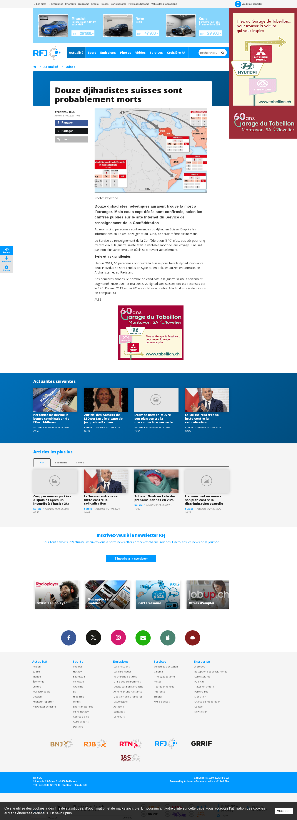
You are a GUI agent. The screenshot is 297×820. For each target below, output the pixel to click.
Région (37, 666)
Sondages (119, 711)
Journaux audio (41, 691)
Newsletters (143, 638)
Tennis (76, 701)
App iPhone (167, 638)
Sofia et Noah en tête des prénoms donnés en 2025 (154, 498)
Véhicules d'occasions (164, 4)
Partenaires (201, 691)
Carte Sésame (118, 4)
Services (156, 52)
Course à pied (81, 716)
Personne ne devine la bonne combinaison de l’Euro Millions (51, 418)
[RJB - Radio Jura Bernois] (95, 743)
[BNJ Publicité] (59, 743)
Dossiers (37, 696)
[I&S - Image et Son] (130, 757)
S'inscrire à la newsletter (131, 558)
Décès (105, 4)
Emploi (95, 4)
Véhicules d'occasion (166, 666)
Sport (92, 52)
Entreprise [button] (57, 4)
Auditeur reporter (43, 701)
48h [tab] (42, 462)
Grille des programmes (127, 681)
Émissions (108, 52)
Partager (67, 122)
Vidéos (140, 52)
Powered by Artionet (181, 781)
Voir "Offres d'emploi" (196, 594)
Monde (37, 676)
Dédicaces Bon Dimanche (128, 686)
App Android (192, 638)
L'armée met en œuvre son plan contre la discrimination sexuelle (153, 418)
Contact (198, 706)
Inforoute (70, 4)
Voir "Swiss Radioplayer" (44, 594)
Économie (38, 681)
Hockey (77, 671)
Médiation (200, 696)
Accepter (283, 811)
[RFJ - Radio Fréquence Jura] (166, 743)
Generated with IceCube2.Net (212, 781)
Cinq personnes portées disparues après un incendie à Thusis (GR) (52, 500)
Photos (125, 52)
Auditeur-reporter (252, 4)
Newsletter (200, 711)
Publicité (199, 681)
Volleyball (78, 681)
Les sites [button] (40, 4)
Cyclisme (78, 686)
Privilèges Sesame (164, 676)
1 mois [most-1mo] (80, 462)
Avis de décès (162, 701)
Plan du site (80, 785)
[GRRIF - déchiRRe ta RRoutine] (201, 743)
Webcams (83, 4)
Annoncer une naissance (127, 691)
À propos (199, 666)
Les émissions (121, 666)
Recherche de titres (125, 676)
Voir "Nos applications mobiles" (95, 594)
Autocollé (119, 706)
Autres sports (80, 721)
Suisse (70, 67)
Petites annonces (164, 686)
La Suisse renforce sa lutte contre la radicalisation (202, 418)
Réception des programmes (210, 671)
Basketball (79, 676)
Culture (37, 686)
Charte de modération (207, 701)
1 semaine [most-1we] (61, 462)
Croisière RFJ (176, 52)
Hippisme (78, 696)
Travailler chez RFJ (204, 686)
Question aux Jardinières (127, 696)
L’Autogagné (120, 701)
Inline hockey (80, 711)
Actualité (76, 52)
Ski (74, 691)
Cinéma (158, 671)
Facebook (68, 638)
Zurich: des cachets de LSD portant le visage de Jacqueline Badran (103, 418)
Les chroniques (122, 671)
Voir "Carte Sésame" (145, 594)
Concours (119, 716)
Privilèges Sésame (138, 4)
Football (77, 666)
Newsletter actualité (44, 706)
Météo (158, 681)
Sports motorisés (83, 706)
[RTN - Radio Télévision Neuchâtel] (130, 743)
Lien (65, 139)
